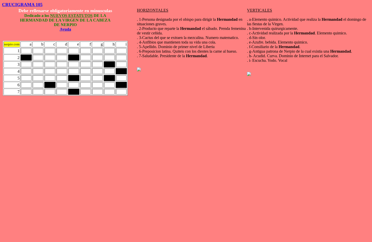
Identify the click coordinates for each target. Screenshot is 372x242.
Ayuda (65, 29)
